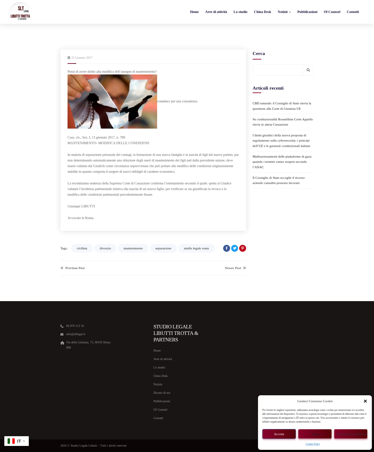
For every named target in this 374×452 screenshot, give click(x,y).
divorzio (105, 248)
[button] (365, 401)
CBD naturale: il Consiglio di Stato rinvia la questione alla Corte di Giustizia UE (282, 106)
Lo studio (240, 12)
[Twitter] (234, 248)
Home (194, 12)
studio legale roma (196, 248)
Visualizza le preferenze (352, 434)
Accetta (279, 434)
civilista (82, 248)
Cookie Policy (313, 444)
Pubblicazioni (307, 12)
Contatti (353, 12)
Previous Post (74, 268)
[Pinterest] (242, 248)
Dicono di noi (161, 392)
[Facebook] (226, 248)
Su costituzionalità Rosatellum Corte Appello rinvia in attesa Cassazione (283, 122)
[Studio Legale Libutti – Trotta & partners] (20, 12)
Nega (315, 434)
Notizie (283, 12)
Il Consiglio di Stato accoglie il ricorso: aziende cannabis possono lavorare (279, 180)
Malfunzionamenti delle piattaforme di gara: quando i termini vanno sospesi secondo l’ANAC (282, 162)
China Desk (262, 12)
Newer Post (233, 268)
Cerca (259, 53)
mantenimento (133, 248)
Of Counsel (332, 12)
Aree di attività (216, 12)
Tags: (64, 248)
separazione (163, 248)
